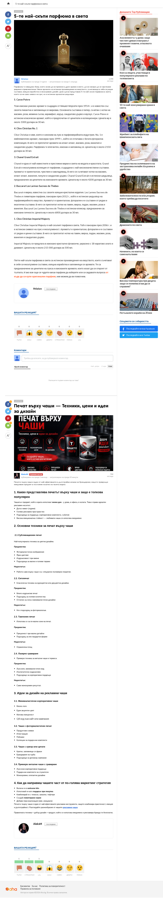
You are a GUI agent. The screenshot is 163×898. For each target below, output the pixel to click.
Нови (110, 366)
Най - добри (95, 366)
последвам (51, 289)
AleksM (24, 474)
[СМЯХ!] (39, 333)
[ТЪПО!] (19, 333)
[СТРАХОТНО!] (59, 333)
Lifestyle (18, 11)
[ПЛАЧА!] (69, 333)
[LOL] (79, 333)
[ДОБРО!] (49, 333)
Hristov (24, 79)
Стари (103, 366)
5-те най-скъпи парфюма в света (51, 16)
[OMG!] (29, 333)
